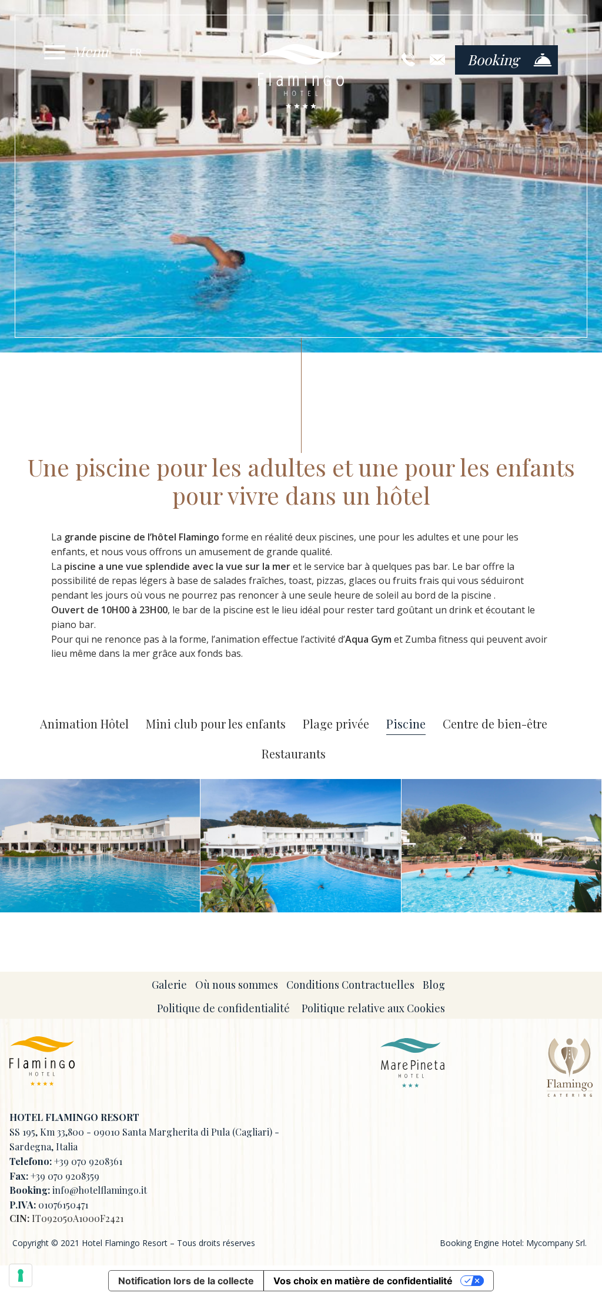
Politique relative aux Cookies (373, 1008)
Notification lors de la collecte (186, 1281)
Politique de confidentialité (223, 1008)
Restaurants (294, 754)
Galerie (169, 985)
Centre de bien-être (495, 724)
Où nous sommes (236, 985)
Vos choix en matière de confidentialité (363, 1281)
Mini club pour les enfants (216, 724)
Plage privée (336, 724)
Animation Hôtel (84, 724)
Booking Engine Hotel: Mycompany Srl (512, 1242)
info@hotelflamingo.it (99, 1190)
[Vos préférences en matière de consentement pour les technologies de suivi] (20, 1275)
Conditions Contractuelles (350, 985)
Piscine (406, 724)
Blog (434, 985)
